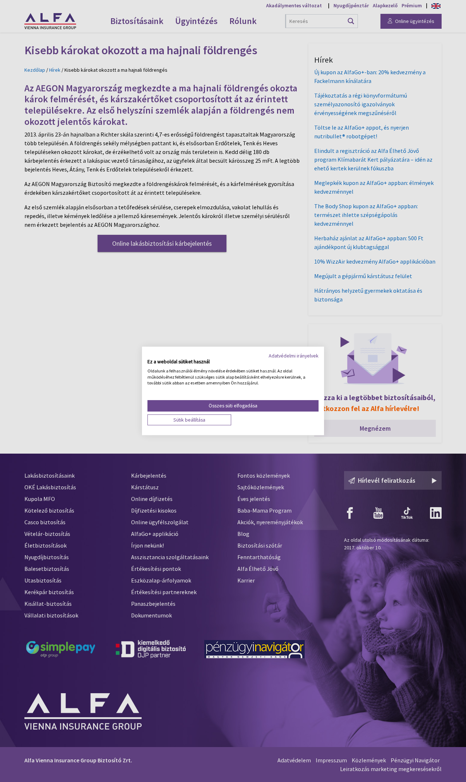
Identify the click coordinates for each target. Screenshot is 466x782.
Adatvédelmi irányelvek (294, 355)
